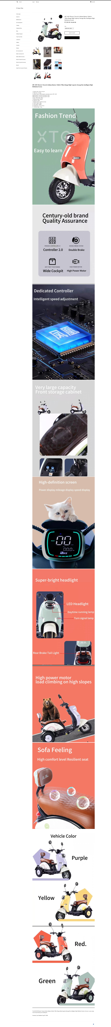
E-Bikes (17, 42)
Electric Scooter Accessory (21, 59)
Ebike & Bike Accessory (20, 56)
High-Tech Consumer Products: (21, 68)
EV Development (19, 22)
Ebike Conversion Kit (20, 53)
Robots (17, 48)
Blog (23, 31)
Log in (33, 1)
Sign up (37, 1)
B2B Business (18, 19)
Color (65, 26)
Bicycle (17, 65)
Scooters (17, 45)
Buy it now (72, 37)
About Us (18, 16)
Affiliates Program (19, 33)
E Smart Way (19, 8)
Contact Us (18, 39)
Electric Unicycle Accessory (21, 62)
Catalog (17, 25)
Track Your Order (19, 36)
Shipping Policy (19, 28)
